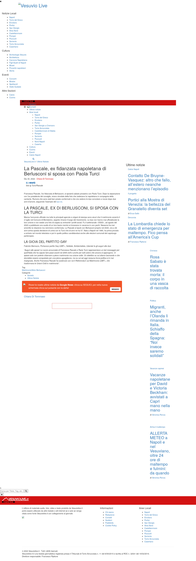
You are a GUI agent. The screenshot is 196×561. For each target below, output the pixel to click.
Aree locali (33, 112)
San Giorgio (14, 28)
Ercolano (13, 22)
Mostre (12, 81)
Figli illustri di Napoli (17, 62)
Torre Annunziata (16, 44)
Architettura (14, 57)
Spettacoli (13, 84)
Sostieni (32, 104)
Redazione (109, 514)
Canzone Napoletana (18, 60)
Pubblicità (109, 522)
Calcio (12, 94)
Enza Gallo (134, 213)
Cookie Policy (111, 525)
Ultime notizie (35, 109)
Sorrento (13, 41)
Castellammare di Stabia (45, 130)
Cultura (32, 146)
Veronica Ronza (158, 414)
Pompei (12, 36)
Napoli (12, 17)
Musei (11, 65)
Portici (12, 25)
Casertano (13, 46)
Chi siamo (109, 512)
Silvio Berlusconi (38, 270)
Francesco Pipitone (138, 241)
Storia (11, 70)
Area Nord (13, 30)
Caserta (38, 144)
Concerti (12, 78)
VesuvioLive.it (29, 161)
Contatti (32, 106)
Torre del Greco (16, 20)
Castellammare (15, 33)
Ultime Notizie (43, 161)
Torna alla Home (72, 306)
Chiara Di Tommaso (45, 178)
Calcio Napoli (34, 155)
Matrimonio (26, 270)
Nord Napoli (40, 141)
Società (30, 275)
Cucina (12, 97)
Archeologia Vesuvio (17, 54)
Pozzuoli (12, 38)
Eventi (32, 152)
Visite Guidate (15, 86)
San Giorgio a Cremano (45, 125)
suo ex (59, 201)
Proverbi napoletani (17, 68)
